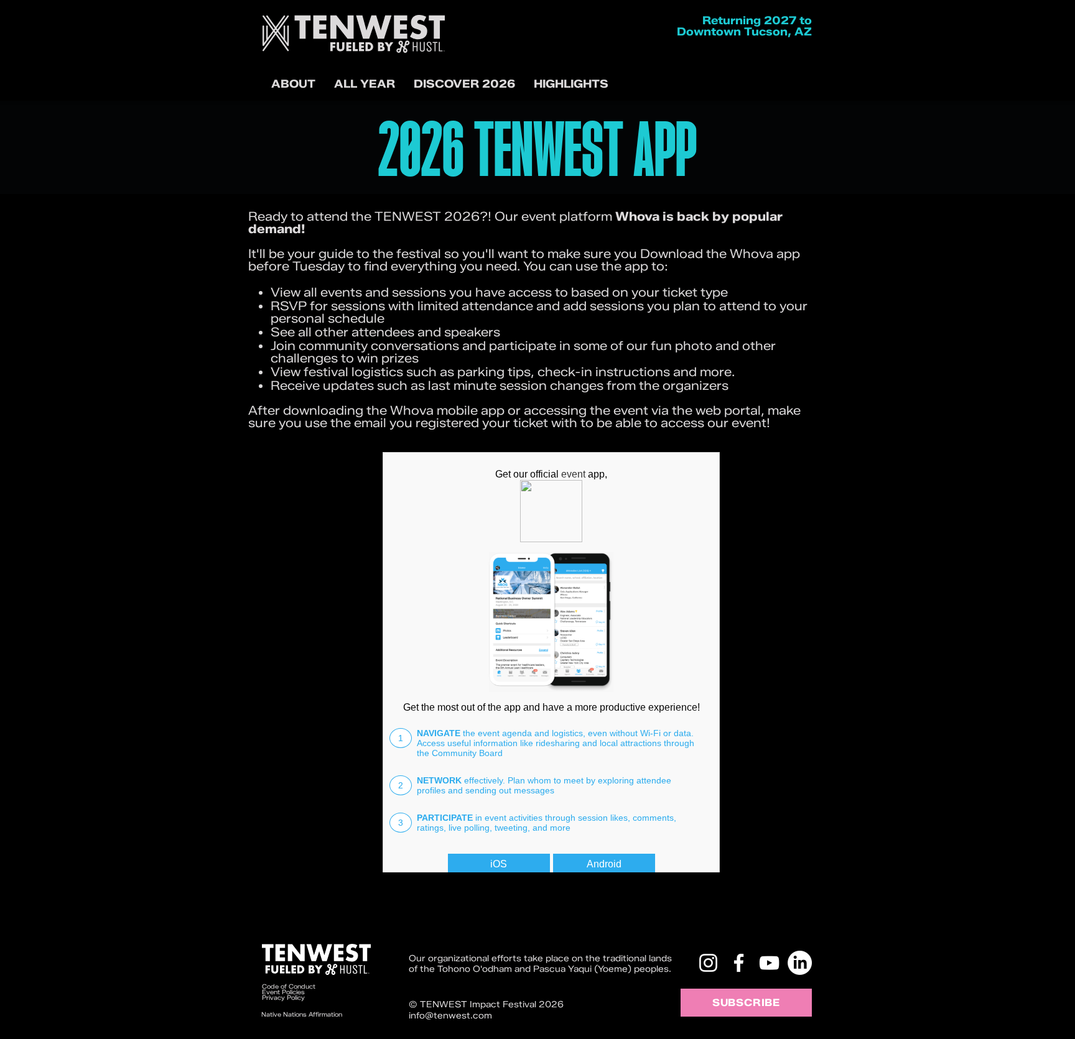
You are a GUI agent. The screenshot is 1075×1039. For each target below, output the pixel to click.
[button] (464, 84)
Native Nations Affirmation (301, 1014)
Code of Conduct (289, 986)
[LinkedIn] (800, 963)
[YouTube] (769, 963)
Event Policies (283, 992)
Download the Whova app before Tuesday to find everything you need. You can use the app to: (524, 260)
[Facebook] (739, 963)
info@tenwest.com (450, 1015)
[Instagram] (708, 963)
